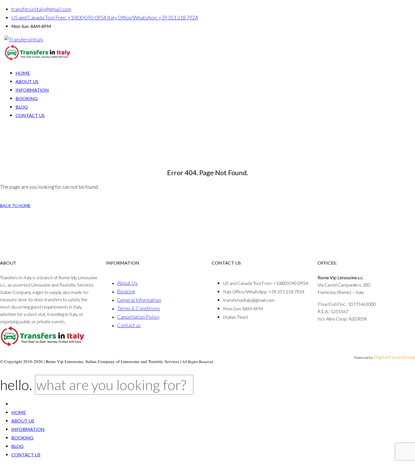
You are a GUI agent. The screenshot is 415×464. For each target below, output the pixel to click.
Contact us (129, 325)
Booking (126, 291)
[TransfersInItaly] (23, 39)
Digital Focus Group (394, 357)
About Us (127, 283)
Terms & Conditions (138, 308)
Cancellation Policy (138, 317)
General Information (139, 300)
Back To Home (15, 205)
